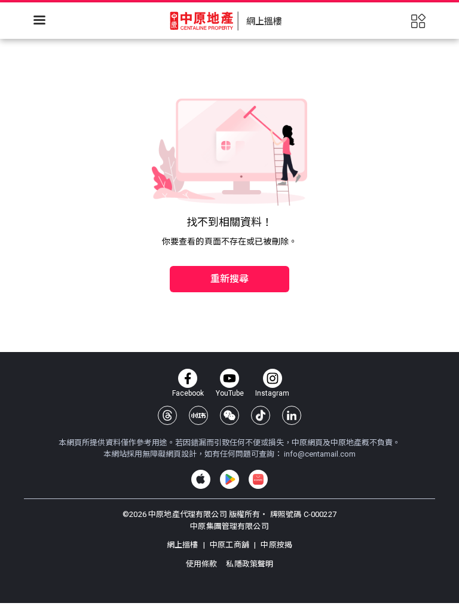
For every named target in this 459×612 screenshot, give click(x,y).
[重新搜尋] (229, 253)
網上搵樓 (183, 544)
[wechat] (229, 415)
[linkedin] (291, 415)
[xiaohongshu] (198, 415)
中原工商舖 (229, 544)
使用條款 (202, 563)
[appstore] (200, 479)
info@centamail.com (320, 453)
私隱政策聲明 (249, 563)
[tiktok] (260, 415)
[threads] (167, 415)
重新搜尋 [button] (229, 278)
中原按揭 (275, 544)
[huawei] (258, 479)
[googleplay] (229, 479)
